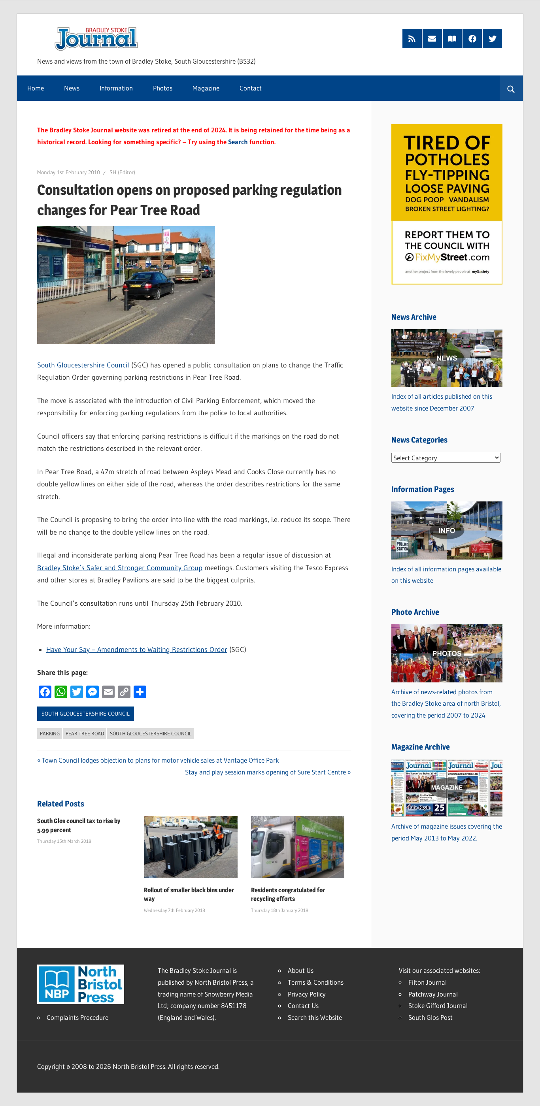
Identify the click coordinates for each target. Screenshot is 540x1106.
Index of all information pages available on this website (446, 575)
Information (116, 88)
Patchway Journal (433, 994)
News (71, 88)
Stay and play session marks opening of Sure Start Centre (265, 772)
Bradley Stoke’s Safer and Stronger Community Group (119, 567)
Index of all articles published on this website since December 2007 (441, 402)
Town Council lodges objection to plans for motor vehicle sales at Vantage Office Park (160, 760)
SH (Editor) (122, 172)
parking (50, 733)
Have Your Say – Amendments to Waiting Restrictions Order (136, 649)
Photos (162, 88)
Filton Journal (427, 982)
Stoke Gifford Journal (438, 1005)
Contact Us (303, 1005)
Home (35, 88)
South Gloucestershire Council (83, 365)
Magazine (206, 88)
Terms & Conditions (316, 982)
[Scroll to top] (527, 1093)
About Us (300, 970)
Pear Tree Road (85, 733)
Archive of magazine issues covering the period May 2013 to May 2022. (446, 832)
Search (238, 142)
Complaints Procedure (77, 1017)
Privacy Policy (307, 994)
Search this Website (315, 1017)
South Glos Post (430, 1017)
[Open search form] (511, 88)
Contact (251, 88)
